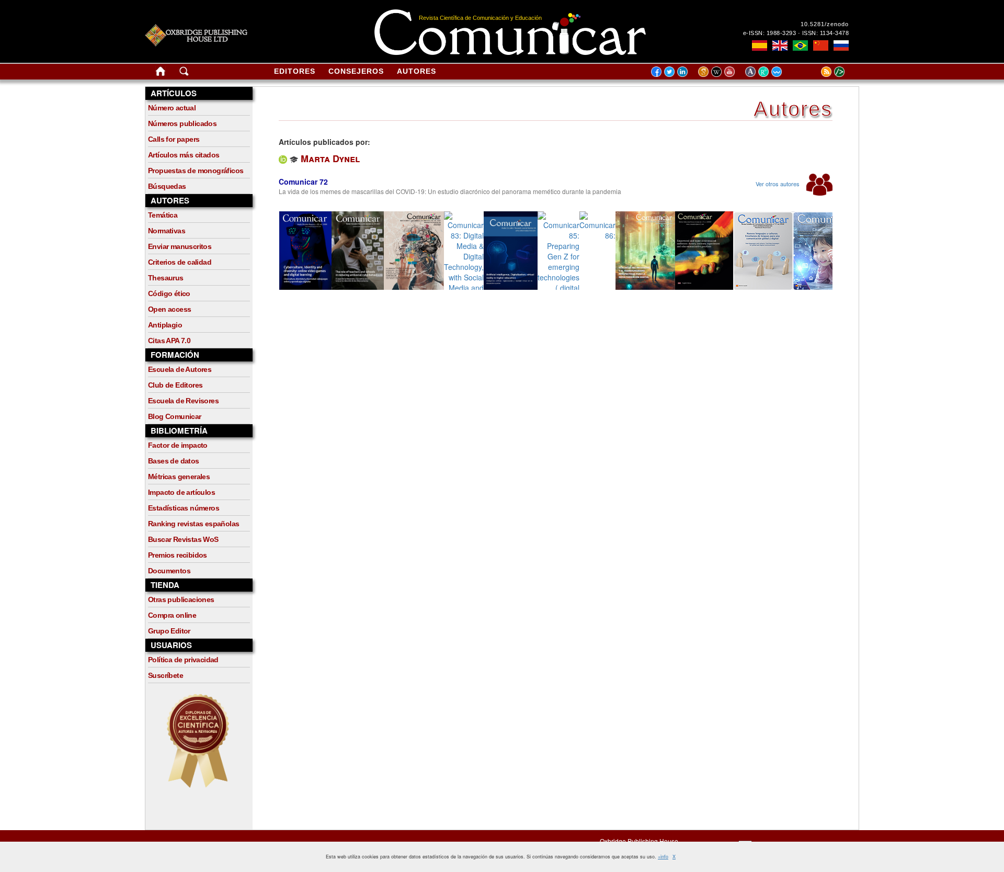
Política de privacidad (183, 659)
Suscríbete (165, 675)
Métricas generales (179, 476)
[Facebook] (656, 71)
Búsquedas (167, 186)
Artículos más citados (183, 155)
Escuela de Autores (179, 369)
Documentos (169, 571)
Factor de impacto (178, 445)
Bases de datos (173, 461)
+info (663, 856)
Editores (294, 71)
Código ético (169, 293)
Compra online (172, 615)
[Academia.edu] (752, 71)
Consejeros (356, 71)
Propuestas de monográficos (195, 170)
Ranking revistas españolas (193, 523)
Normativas (166, 231)
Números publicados (182, 123)
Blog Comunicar (174, 416)
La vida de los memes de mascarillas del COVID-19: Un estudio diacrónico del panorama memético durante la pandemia (450, 191)
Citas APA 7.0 (169, 340)
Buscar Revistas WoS (183, 539)
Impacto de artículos (181, 492)
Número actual (172, 108)
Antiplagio (165, 325)
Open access (169, 309)
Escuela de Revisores (183, 401)
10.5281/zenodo (825, 24)
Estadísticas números (183, 508)
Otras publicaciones (181, 599)
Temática (162, 215)
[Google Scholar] (705, 71)
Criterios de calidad (179, 262)
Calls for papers (173, 139)
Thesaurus (166, 278)
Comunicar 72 (303, 181)
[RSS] (813, 71)
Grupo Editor (169, 631)
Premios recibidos (177, 555)
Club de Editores (175, 385)
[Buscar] (184, 73)
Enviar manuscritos (179, 246)
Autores (416, 71)
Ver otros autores (778, 183)
